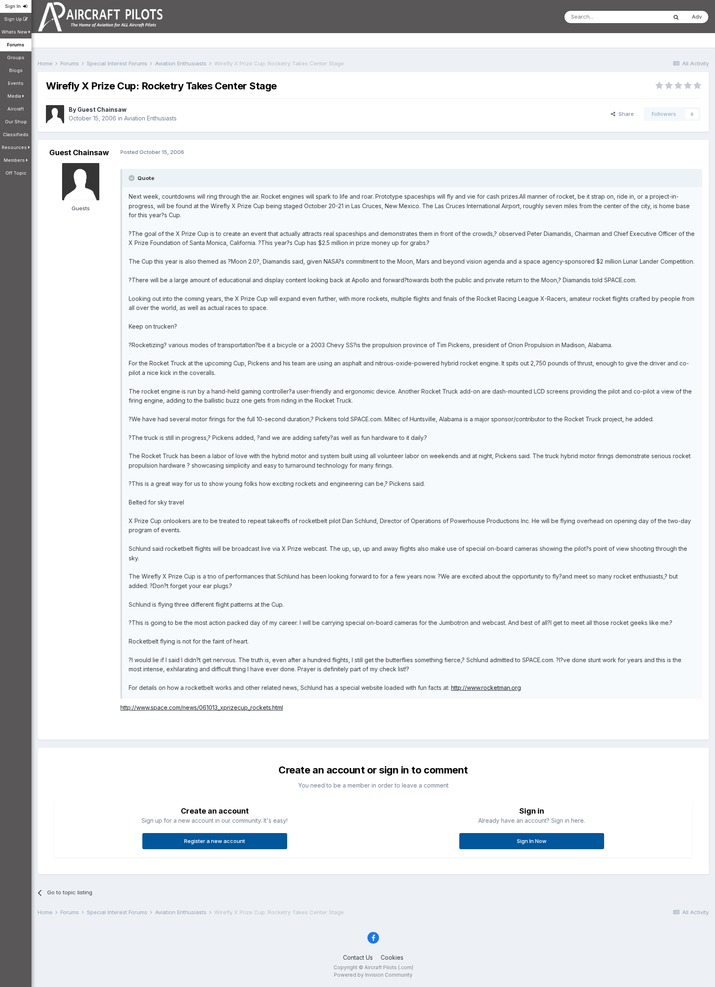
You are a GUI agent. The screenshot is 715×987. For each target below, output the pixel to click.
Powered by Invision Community (373, 975)
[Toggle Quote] (132, 178)
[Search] (676, 17)
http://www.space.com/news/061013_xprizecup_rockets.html (201, 707)
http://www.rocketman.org (486, 687)
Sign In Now (532, 841)
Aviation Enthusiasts (150, 118)
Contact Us (358, 957)
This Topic (643, 17)
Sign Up (13, 19)
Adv (697, 16)
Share (624, 113)
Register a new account (214, 841)
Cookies (392, 957)
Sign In (14, 6)
